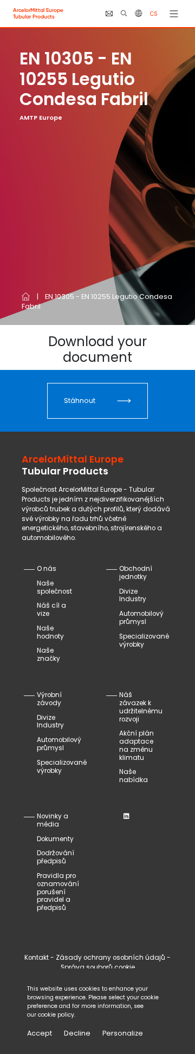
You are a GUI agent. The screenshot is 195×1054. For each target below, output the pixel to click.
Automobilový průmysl (141, 617)
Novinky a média (52, 820)
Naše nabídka (133, 775)
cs (154, 14)
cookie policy (56, 1015)
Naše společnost (54, 587)
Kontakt (36, 957)
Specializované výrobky (144, 640)
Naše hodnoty (50, 632)
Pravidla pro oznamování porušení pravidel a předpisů (58, 891)
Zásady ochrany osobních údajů (110, 957)
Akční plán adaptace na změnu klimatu (136, 745)
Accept (39, 1033)
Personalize (122, 1033)
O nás (46, 568)
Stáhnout (79, 400)
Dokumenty (55, 839)
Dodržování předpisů (55, 857)
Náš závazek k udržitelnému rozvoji (140, 707)
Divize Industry (132, 595)
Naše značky (48, 654)
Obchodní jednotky (135, 572)
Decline (77, 1033)
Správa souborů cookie (98, 967)
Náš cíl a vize (51, 609)
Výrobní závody (49, 699)
